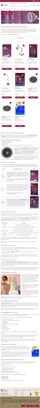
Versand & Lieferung (15, 393)
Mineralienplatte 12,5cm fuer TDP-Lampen (6, 117)
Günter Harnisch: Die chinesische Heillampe (20, 117)
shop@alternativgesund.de (22, 3)
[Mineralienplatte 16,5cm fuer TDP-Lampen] (33, 79)
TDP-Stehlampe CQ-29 (5, 88)
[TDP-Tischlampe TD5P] (7, 51)
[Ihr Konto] (36, 5)
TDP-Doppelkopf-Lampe (18, 88)
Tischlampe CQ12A (10, 180)
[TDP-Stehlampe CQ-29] (7, 79)
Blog (21, 392)
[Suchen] (29, 5)
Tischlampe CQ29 (13, 193)
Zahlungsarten (16, 394)
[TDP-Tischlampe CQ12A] (20, 51)
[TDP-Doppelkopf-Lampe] (20, 79)
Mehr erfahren (7, 68)
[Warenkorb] (38, 5)
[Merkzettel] (34, 5)
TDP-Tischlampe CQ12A (13, 34)
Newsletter (22, 395)
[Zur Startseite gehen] (5, 5)
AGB (15, 395)
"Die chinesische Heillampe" (19, 247)
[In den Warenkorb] (24, 46)
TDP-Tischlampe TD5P (5, 59)
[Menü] (31, 5)
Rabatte (22, 396)
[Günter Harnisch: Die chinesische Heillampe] (20, 108)
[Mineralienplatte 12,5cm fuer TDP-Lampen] (7, 108)
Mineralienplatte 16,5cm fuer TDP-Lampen (32, 88)
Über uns (22, 394)
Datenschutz (16, 396)
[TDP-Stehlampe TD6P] (33, 51)
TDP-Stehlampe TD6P (31, 59)
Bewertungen (23, 393)
